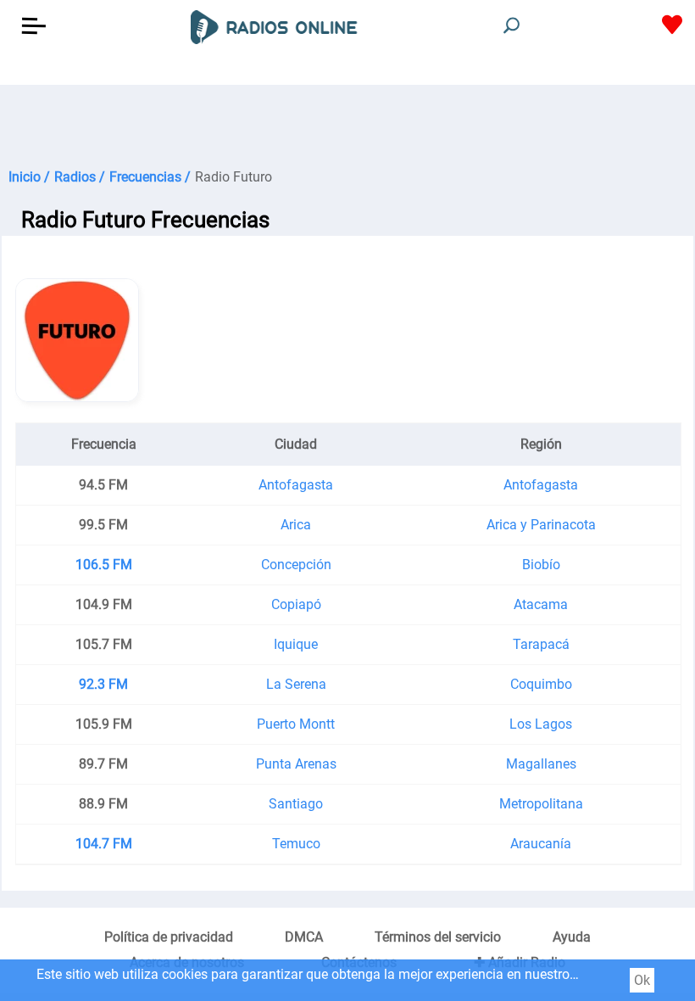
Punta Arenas (296, 764)
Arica (296, 525)
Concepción (296, 564)
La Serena (296, 684)
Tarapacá (541, 644)
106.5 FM (103, 564)
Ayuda (572, 937)
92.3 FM (103, 684)
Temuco (296, 844)
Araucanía (540, 844)
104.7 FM (103, 844)
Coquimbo (541, 684)
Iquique (296, 644)
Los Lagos (540, 724)
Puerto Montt (296, 724)
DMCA (304, 937)
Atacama (541, 604)
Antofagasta (296, 485)
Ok (642, 980)
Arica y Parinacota (541, 525)
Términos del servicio (438, 937)
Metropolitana (541, 804)
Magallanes (541, 764)
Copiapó (296, 604)
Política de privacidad (168, 937)
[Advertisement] (347, 127)
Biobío (541, 564)
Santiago (296, 804)
